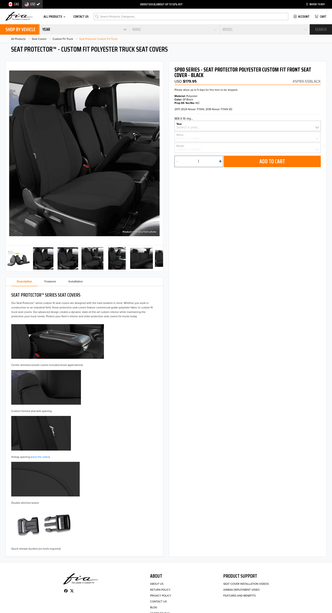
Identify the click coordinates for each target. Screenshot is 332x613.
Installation (75, 281)
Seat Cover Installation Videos (246, 584)
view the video (40, 457)
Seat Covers (39, 38)
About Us (156, 584)
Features (50, 281)
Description (24, 281)
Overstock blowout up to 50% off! (161, 4)
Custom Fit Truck (63, 38)
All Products (18, 38)
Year (179, 123)
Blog (153, 607)
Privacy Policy (160, 595)
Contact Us (158, 601)
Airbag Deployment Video (241, 590)
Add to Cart (272, 161)
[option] (14, 4)
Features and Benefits (239, 595)
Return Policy (160, 590)
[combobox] (85, 29)
